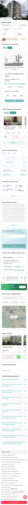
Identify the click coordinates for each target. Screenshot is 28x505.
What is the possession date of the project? (12, 241)
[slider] (5, 84)
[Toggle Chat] (25, 497)
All (3, 153)
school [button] (23, 302)
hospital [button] (7, 302)
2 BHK (8, 153)
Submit (14, 100)
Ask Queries (14, 245)
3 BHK (14, 153)
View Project (10, 356)
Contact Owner (15, 137)
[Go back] (2, 2)
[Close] (25, 488)
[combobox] (15, 297)
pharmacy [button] (15, 302)
